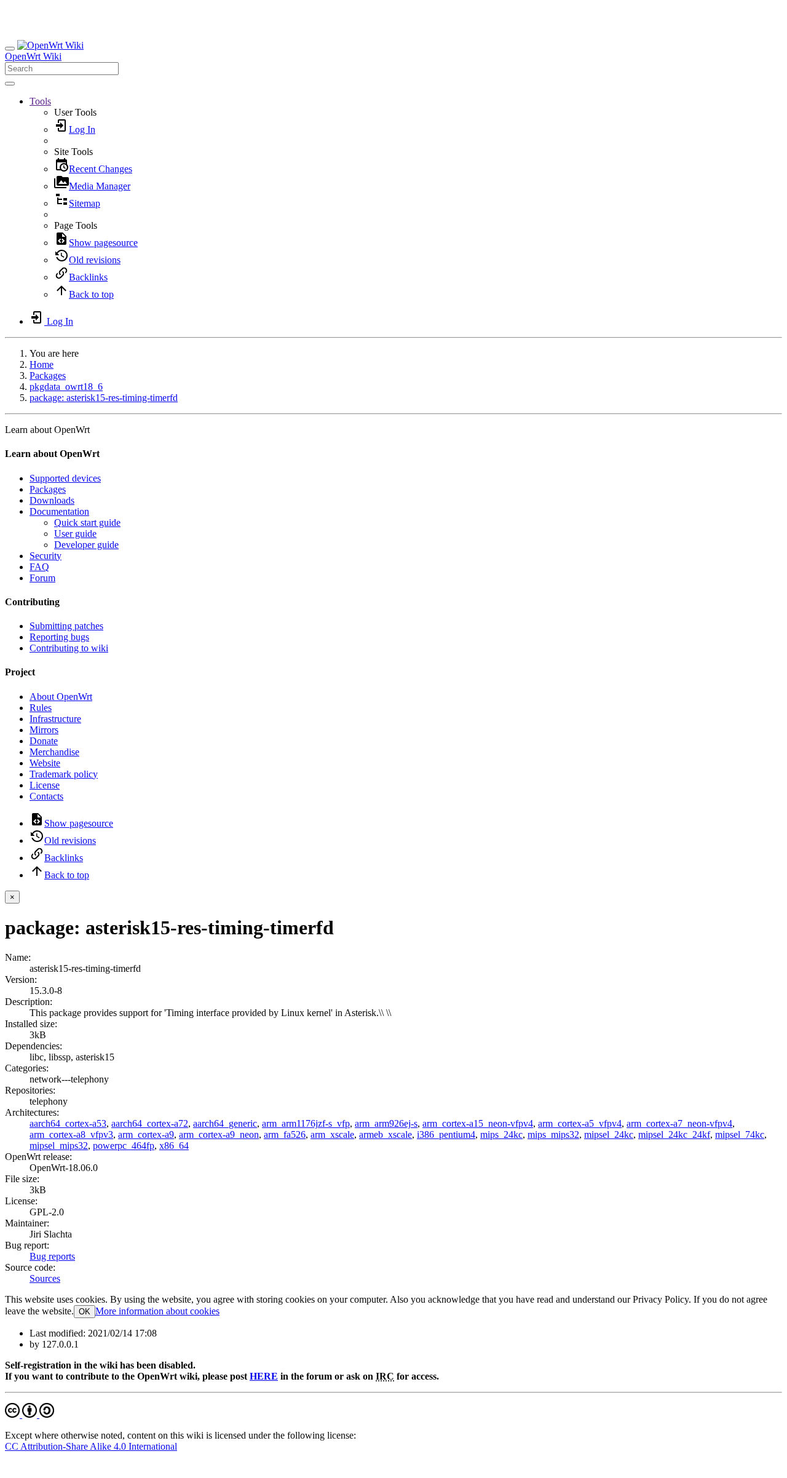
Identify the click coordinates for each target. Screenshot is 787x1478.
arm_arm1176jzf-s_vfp (306, 1123)
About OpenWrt (61, 696)
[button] (40, 101)
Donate (44, 741)
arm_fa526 (285, 1134)
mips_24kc (501, 1134)
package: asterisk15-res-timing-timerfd (104, 397)
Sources (45, 1278)
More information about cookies (157, 1311)
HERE (264, 1376)
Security (45, 555)
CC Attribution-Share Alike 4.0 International (91, 1446)
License (45, 785)
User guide (75, 533)
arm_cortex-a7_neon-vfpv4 (679, 1123)
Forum (42, 578)
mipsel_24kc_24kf (674, 1134)
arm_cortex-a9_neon (219, 1134)
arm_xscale (332, 1134)
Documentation (59, 511)
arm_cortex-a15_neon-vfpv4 (477, 1123)
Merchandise (54, 752)
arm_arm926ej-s (386, 1123)
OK (84, 1311)
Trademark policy (64, 774)
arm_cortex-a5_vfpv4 (580, 1123)
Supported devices (65, 478)
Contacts (46, 796)
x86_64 (174, 1145)
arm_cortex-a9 (146, 1134)
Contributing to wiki (69, 648)
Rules (41, 707)
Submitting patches (66, 626)
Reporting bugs (59, 637)
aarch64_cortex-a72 (149, 1123)
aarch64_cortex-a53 (68, 1123)
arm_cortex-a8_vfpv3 (71, 1134)
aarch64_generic (225, 1123)
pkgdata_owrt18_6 (66, 386)
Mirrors (44, 730)
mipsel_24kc (608, 1134)
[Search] (10, 83)
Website (45, 763)
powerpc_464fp (123, 1145)
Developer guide (86, 544)
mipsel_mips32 (59, 1145)
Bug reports (52, 1256)
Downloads (52, 500)
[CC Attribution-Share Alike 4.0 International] (29, 1414)
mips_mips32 (553, 1134)
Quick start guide (87, 522)
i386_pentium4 (446, 1134)
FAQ (39, 567)
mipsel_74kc (739, 1134)
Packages (48, 375)
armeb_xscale (385, 1134)
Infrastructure (55, 718)
